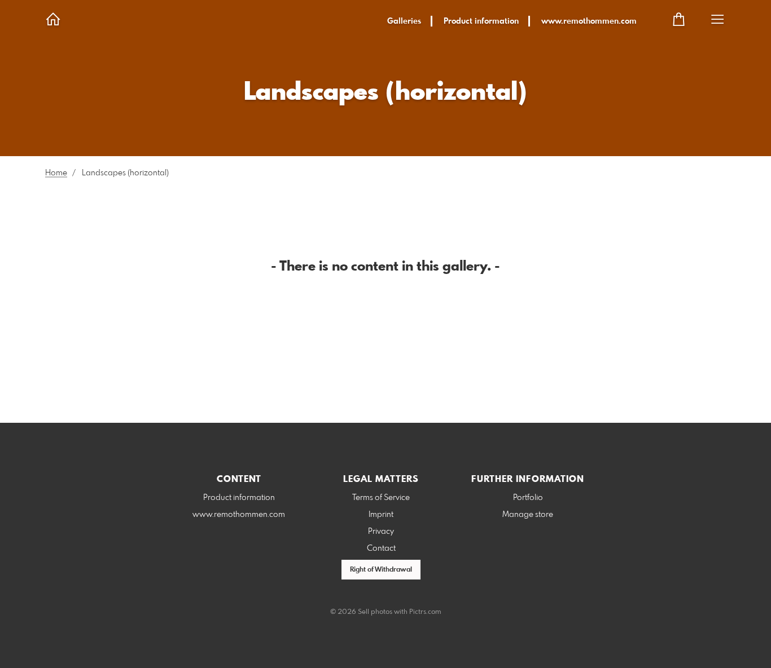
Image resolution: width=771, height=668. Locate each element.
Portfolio (528, 498)
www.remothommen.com (589, 21)
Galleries (404, 21)
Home (56, 173)
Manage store (527, 515)
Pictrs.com (425, 612)
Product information (481, 21)
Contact (381, 548)
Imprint (381, 515)
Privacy (381, 532)
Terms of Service (381, 498)
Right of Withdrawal (381, 570)
